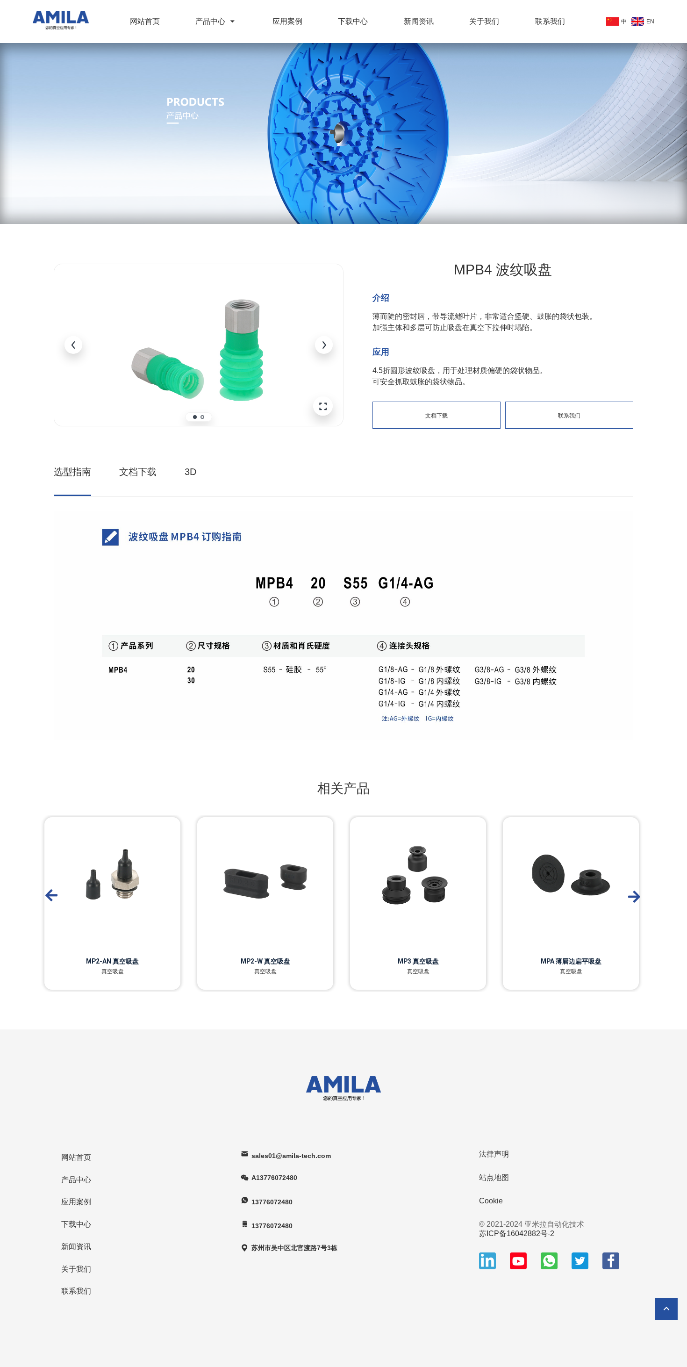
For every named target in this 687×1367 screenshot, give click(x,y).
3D (190, 472)
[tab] (195, 417)
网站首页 (145, 21)
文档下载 (436, 415)
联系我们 (550, 21)
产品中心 (210, 21)
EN (650, 21)
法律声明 (494, 1154)
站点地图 (494, 1177)
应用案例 (287, 21)
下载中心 (353, 21)
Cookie (491, 1201)
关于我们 (484, 21)
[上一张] (73, 345)
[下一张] (324, 345)
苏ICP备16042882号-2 (516, 1233)
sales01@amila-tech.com (291, 1155)
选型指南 (72, 472)
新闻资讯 (419, 21)
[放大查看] (323, 406)
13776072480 (272, 1202)
